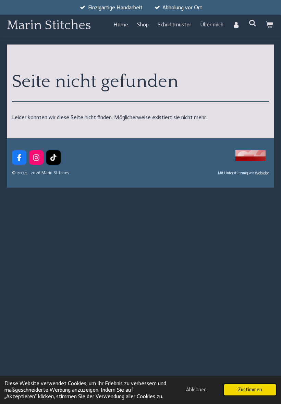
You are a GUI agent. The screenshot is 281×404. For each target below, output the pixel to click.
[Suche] (252, 23)
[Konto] (236, 24)
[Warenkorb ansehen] (269, 24)
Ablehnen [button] (196, 390)
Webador (262, 173)
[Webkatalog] (250, 159)
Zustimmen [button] (250, 390)
